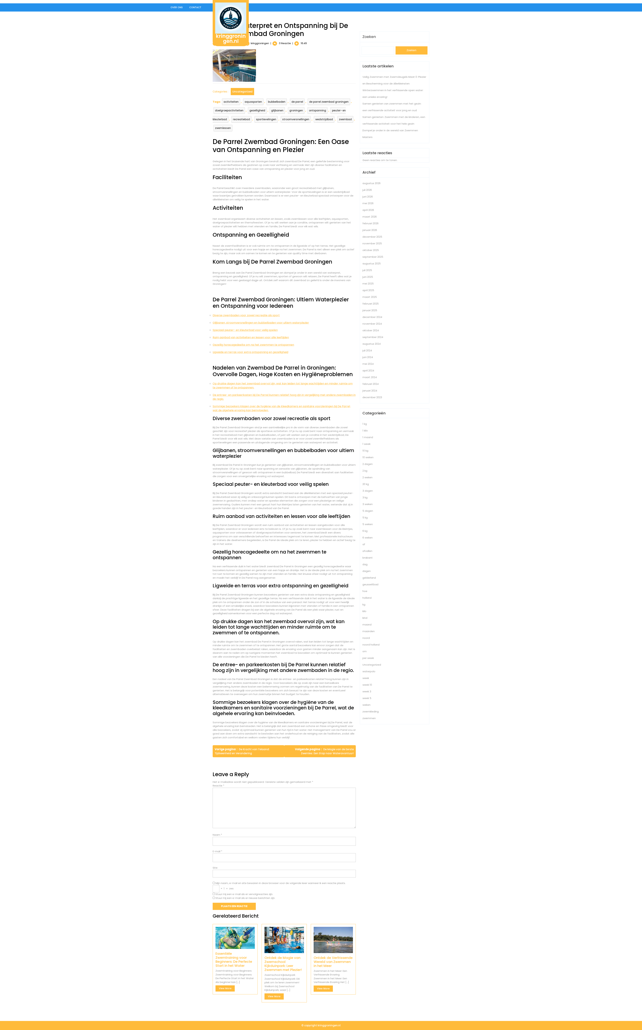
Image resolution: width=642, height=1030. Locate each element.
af (363, 544)
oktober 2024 (370, 330)
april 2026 (368, 210)
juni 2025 (367, 277)
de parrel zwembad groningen (329, 102)
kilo (364, 611)
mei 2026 (367, 203)
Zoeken (369, 36)
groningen (296, 110)
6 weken (367, 537)
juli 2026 (367, 190)
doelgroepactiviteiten (229, 110)
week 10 (367, 684)
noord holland (371, 644)
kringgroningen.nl (231, 38)
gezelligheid (257, 110)
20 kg (365, 484)
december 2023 (372, 397)
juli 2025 (367, 270)
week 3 (366, 691)
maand (366, 624)
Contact (195, 7)
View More (227, 989)
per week (368, 658)
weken (366, 705)
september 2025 (372, 257)
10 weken (367, 457)
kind (364, 618)
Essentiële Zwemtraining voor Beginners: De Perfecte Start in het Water (234, 959)
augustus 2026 (371, 183)
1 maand (367, 437)
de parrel (297, 102)
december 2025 (372, 236)
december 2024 (372, 317)
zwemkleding (370, 711)
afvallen (367, 551)
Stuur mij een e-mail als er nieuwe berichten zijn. (245, 898)
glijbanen (277, 110)
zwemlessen (223, 128)
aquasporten (253, 102)
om (364, 651)
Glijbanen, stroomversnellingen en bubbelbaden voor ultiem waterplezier (261, 323)
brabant (367, 557)
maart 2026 (369, 216)
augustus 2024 (371, 344)
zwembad (345, 119)
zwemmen (369, 718)
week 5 (366, 698)
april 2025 (368, 290)
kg (363, 604)
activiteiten (231, 102)
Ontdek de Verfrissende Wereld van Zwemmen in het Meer (333, 961)
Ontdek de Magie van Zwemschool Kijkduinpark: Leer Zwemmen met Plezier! (283, 963)
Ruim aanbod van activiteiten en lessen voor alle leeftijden (251, 337)
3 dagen (367, 491)
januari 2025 (369, 310)
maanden (368, 631)
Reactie (218, 785)
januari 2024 (369, 390)
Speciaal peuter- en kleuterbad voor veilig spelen (245, 330)
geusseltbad (370, 584)
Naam (217, 835)
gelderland (369, 577)
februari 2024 (370, 384)
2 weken (367, 477)
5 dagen (367, 511)
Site (215, 867)
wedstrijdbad (324, 119)
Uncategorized (242, 91)
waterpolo (368, 671)
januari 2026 (369, 230)
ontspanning (317, 110)
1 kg (364, 424)
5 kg (365, 517)
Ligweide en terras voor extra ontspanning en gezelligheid (250, 352)
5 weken (367, 524)
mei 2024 (368, 364)
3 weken (367, 504)
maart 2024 (369, 377)
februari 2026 (370, 223)
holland (366, 598)
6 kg (364, 531)
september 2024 (372, 337)
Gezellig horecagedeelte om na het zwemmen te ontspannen (253, 345)
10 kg (365, 450)
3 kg (364, 497)
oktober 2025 (370, 250)
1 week (366, 444)
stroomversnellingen (295, 119)
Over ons (177, 7)
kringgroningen (260, 43)
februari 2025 (370, 303)
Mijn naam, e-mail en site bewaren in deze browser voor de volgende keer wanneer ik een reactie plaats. (281, 883)
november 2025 (372, 243)
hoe (364, 591)
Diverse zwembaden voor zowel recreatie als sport (246, 315)
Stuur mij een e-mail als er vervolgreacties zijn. (244, 894)
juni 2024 (367, 357)
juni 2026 (367, 196)
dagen (366, 571)
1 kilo (365, 430)
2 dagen (367, 464)
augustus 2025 (371, 263)
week (365, 678)
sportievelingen (266, 119)
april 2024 (368, 370)
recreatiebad (241, 119)
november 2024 (372, 323)
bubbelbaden (276, 102)
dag (364, 564)
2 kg (364, 470)
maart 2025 (369, 297)
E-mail (217, 851)
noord (366, 638)
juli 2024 (367, 350)
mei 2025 (368, 283)
